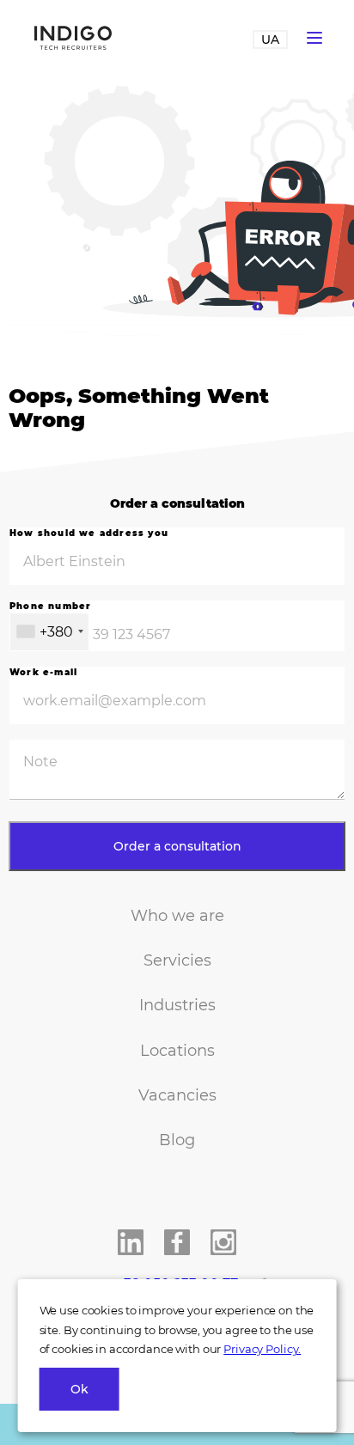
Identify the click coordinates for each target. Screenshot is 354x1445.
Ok (79, 1389)
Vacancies (177, 1095)
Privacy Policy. (262, 1349)
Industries (177, 1005)
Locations (177, 1050)
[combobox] (49, 631)
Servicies (177, 960)
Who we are (177, 915)
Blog (177, 1140)
